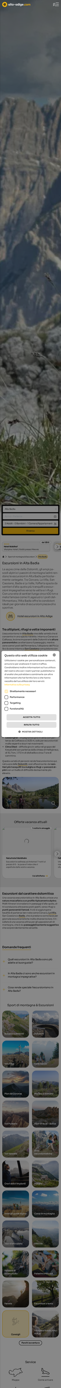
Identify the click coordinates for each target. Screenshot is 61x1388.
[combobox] (54, 654)
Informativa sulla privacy (17, 684)
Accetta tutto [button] (31, 717)
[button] (31, 731)
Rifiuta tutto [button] (31, 725)
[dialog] (30, 694)
